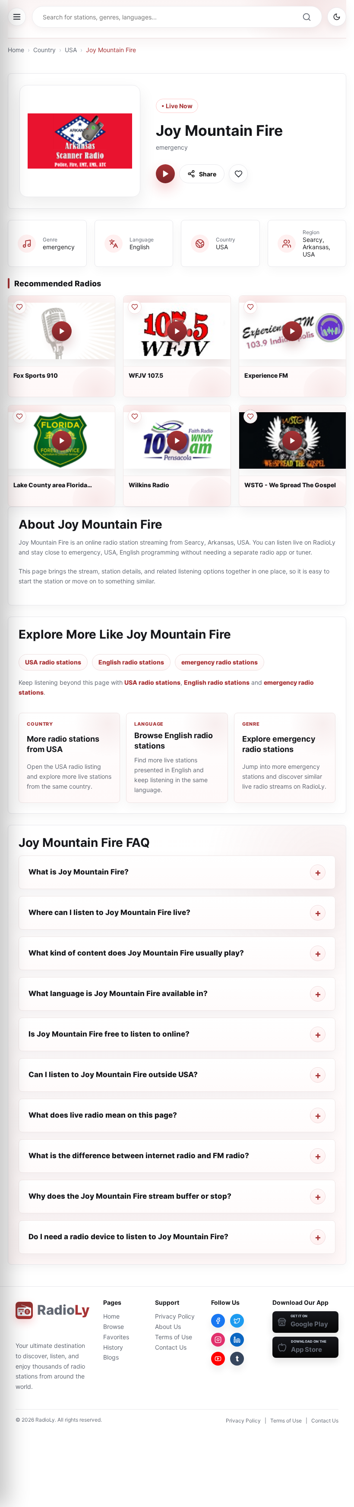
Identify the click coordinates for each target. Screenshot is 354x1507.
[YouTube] (218, 1359)
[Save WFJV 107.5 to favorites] (135, 307)
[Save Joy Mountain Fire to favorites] (238, 173)
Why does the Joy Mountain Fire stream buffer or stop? (129, 1196)
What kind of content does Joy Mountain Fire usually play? (136, 953)
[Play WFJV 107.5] (177, 331)
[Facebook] (218, 1321)
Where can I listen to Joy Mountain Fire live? (109, 912)
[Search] (306, 16)
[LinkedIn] (237, 1340)
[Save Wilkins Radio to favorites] (135, 416)
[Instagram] (218, 1340)
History (113, 1347)
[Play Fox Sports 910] (62, 331)
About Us (168, 1326)
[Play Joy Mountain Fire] (165, 173)
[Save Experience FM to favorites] (250, 307)
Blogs (111, 1357)
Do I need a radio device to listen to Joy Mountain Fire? (128, 1236)
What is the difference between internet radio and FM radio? (138, 1155)
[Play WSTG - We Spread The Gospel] (292, 441)
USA (71, 49)
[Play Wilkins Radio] (177, 441)
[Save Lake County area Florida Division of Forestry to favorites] (19, 416)
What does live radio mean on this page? (102, 1115)
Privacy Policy (175, 1316)
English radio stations (131, 662)
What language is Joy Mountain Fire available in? (118, 993)
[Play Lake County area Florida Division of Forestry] (62, 441)
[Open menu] (17, 17)
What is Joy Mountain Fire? (78, 872)
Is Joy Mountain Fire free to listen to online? (109, 1034)
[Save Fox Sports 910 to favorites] (19, 307)
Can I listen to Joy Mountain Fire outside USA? (113, 1074)
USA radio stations (53, 662)
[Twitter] (237, 1321)
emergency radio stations (219, 662)
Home (16, 49)
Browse (113, 1326)
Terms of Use (173, 1337)
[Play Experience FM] (292, 331)
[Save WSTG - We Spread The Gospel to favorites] (250, 416)
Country (44, 49)
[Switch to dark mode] (336, 16)
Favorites (116, 1337)
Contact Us (170, 1347)
